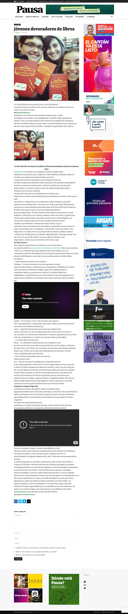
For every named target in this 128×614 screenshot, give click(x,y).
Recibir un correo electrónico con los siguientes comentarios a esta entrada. (36, 551)
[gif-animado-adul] (99, 331)
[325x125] (99, 35)
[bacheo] (99, 175)
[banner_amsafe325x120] (99, 227)
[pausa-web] (99, 151)
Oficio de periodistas (32, 1)
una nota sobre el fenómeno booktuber (45, 248)
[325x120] (99, 103)
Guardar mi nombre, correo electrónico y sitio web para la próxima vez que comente (41, 548)
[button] (112, 17)
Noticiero (19, 17)
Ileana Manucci (23, 113)
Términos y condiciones (107, 612)
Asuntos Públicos (32, 17)
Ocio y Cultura (56, 17)
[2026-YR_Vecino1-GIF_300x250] (99, 139)
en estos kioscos (28, 494)
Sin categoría (17, 24)
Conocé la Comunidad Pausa (72, 1)
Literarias (91, 17)
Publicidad (97, 612)
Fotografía (79, 17)
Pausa (15, 22)
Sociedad (45, 17)
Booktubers (18, 172)
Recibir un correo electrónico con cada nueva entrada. (30, 555)
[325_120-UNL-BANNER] (99, 187)
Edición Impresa (43, 1)
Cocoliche (69, 17)
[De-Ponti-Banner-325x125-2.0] (99, 115)
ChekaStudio (36, 612)
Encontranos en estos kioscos (56, 1)
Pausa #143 (21, 492)
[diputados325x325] (99, 258)
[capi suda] (98, 92)
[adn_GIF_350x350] (99, 289)
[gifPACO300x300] (99, 215)
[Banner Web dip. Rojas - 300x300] (99, 320)
